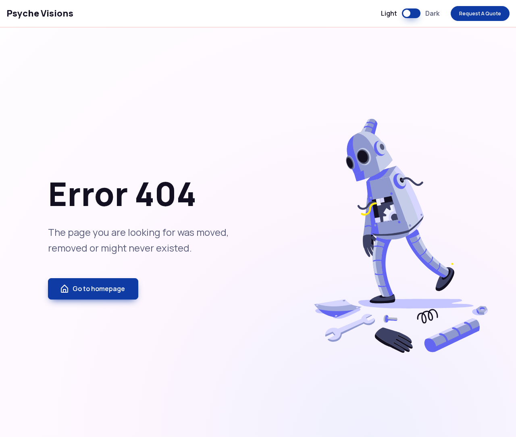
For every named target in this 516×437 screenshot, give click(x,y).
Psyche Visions (39, 13)
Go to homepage (99, 288)
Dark (432, 13)
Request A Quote (480, 13)
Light (389, 13)
